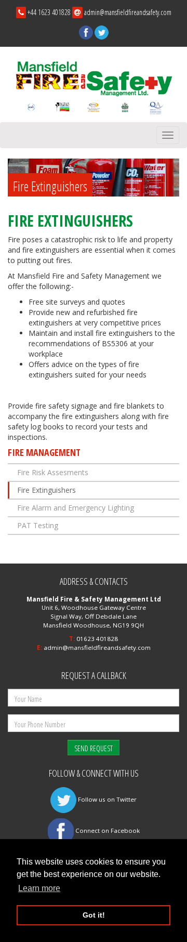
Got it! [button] (94, 915)
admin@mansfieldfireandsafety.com (127, 12)
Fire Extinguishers (46, 490)
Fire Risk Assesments (52, 472)
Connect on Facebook (107, 830)
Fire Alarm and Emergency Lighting (75, 508)
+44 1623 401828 (49, 12)
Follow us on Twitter (106, 799)
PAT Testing (37, 525)
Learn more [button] (39, 888)
